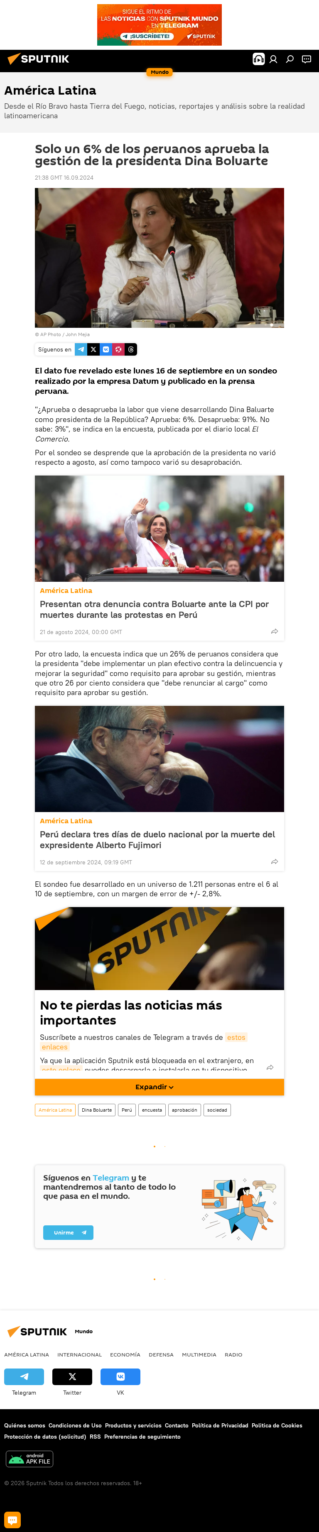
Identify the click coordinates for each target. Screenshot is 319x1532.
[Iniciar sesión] (273, 59)
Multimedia (199, 1354)
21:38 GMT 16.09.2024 (64, 177)
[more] (274, 631)
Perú (127, 1110)
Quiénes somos (24, 1425)
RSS (95, 1436)
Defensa (161, 1354)
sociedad (217, 1110)
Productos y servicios (133, 1425)
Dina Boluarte (97, 1110)
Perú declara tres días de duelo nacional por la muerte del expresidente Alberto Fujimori (157, 839)
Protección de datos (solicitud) (45, 1436)
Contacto (177, 1425)
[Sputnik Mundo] (40, 66)
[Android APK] (29, 1460)
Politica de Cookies (277, 1425)
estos (236, 1037)
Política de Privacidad (220, 1425)
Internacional (79, 1354)
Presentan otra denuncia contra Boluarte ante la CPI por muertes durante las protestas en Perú (154, 609)
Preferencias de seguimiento (142, 1436)
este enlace (61, 1070)
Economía (125, 1354)
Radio (234, 1354)
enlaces (55, 1046)
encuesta (152, 1110)
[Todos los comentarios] (12, 1520)
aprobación (184, 1110)
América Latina (66, 590)
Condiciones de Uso (75, 1425)
